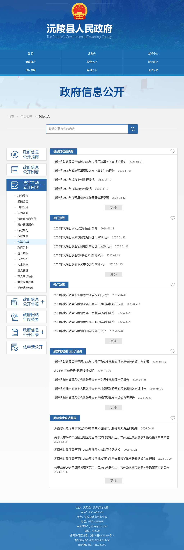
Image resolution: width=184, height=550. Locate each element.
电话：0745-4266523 (92, 512)
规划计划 (22, 213)
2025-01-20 (165, 458)
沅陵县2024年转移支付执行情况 (74, 179)
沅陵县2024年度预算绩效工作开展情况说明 (81, 197)
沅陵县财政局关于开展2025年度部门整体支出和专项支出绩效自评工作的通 (101, 361)
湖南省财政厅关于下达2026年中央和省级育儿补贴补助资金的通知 (96, 428)
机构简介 (22, 195)
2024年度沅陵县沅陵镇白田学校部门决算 (80, 331)
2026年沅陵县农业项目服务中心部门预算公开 (83, 246)
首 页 (30, 53)
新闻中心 (153, 53)
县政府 (92, 53)
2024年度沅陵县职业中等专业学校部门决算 (81, 295)
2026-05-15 (159, 361)
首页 (11, 116)
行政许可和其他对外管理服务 (26, 221)
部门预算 (59, 218)
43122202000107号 (99, 540)
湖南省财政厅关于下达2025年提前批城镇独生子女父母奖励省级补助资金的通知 (104, 458)
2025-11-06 (124, 170)
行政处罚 (22, 230)
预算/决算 (23, 241)
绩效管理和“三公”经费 (67, 351)
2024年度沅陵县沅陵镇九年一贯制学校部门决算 (84, 313)
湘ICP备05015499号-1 (102, 535)
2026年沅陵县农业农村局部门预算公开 (78, 255)
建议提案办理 (25, 282)
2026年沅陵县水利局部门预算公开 (75, 228)
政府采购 (22, 247)
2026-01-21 (136, 161)
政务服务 (153, 62)
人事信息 (22, 264)
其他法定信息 (25, 287)
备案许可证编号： (92, 535)
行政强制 (22, 236)
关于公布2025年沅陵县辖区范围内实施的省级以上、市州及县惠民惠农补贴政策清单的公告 (111, 437)
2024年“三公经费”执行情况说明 (74, 370)
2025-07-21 (130, 449)
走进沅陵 (153, 70)
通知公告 (22, 201)
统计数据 (22, 253)
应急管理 (22, 270)
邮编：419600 (92, 531)
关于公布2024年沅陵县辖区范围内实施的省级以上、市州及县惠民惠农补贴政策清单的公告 (111, 467)
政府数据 (31, 70)
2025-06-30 (139, 379)
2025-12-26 (104, 370)
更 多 (113, 207)
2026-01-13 (107, 228)
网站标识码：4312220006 (92, 545)
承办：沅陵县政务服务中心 (92, 517)
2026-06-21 (147, 428)
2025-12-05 (61, 441)
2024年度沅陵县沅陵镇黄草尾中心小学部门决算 (84, 322)
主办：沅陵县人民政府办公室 (92, 507)
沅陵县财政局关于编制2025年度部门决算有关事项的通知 (90, 161)
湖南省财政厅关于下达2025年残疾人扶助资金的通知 (87, 449)
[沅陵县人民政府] (92, 22)
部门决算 (59, 284)
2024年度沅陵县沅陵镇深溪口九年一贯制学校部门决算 (88, 304)
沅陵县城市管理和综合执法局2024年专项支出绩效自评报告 (91, 379)
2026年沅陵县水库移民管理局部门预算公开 (81, 237)
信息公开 (31, 62)
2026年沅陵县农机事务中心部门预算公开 (80, 264)
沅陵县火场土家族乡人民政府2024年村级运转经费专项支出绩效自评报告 (100, 388)
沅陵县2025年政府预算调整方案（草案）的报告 (84, 170)
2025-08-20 (119, 295)
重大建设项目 (25, 276)
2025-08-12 (104, 179)
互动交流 (92, 70)
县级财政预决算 (63, 151)
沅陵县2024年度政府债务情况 (73, 188)
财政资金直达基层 (64, 418)
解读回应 (92, 62)
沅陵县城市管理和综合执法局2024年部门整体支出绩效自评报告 (94, 397)
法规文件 (22, 259)
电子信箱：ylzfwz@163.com (92, 526)
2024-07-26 (61, 471)
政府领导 (22, 207)
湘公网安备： (92, 540)
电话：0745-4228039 (92, 521)
